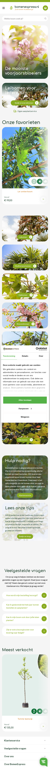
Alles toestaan (25, 400)
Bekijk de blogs (25, 536)
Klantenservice (25, 495)
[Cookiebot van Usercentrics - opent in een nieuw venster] (36, 349)
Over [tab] (41, 356)
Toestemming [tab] (9, 356)
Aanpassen (23, 408)
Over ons (9, 756)
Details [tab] (25, 356)
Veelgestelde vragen (15, 748)
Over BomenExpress (14, 764)
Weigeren (25, 417)
